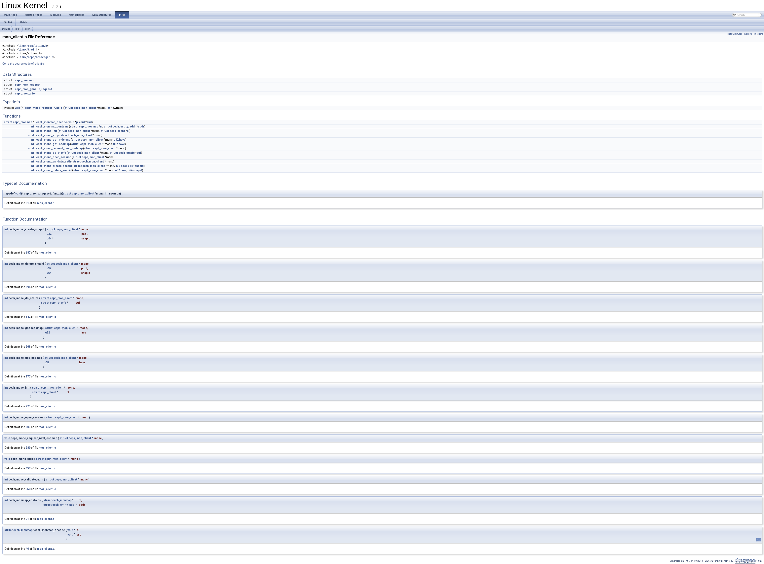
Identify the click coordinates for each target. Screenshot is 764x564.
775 (28, 406)
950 (28, 489)
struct (69, 107)
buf (139, 152)
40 (27, 548)
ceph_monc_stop (47, 135)
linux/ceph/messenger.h (35, 57)
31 (27, 203)
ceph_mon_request (27, 84)
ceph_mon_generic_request (33, 89)
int (108, 107)
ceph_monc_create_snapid (54, 165)
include (6, 29)
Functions (758, 34)
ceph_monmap (24, 80)
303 (28, 427)
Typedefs (748, 34)
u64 (130, 165)
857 (28, 468)
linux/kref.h (27, 49)
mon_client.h (45, 203)
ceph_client (117, 130)
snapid (139, 165)
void (17, 107)
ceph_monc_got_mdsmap (53, 139)
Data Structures (734, 34)
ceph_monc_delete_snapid (54, 170)
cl (128, 130)
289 (28, 447)
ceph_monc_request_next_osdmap (59, 148)
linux (17, 29)
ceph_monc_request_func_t (43, 107)
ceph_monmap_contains (52, 126)
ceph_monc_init (46, 130)
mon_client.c (47, 252)
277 (28, 376)
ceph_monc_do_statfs (51, 152)
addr (141, 126)
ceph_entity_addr (124, 126)
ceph (27, 29)
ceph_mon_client (26, 93)
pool (124, 165)
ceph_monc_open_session (53, 157)
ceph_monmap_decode (51, 122)
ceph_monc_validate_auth (53, 161)
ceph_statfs (127, 152)
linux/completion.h (32, 45)
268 (28, 346)
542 (28, 316)
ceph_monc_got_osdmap (53, 144)
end (89, 122)
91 (27, 518)
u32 (116, 139)
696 (28, 287)
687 (28, 252)
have (122, 139)
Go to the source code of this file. (23, 63)
